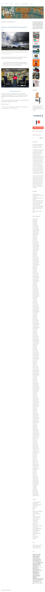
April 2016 (34, 380)
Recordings (35, 570)
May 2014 (34, 410)
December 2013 (35, 417)
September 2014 (35, 405)
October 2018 (35, 341)
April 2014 (34, 412)
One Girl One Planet (36, 519)
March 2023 (34, 272)
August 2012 (35, 438)
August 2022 (35, 281)
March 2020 (34, 319)
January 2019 (35, 337)
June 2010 (34, 472)
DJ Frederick (35, 559)
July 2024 (34, 251)
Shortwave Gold (36, 573)
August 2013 (35, 422)
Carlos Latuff (36, 556)
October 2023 (35, 263)
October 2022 (35, 278)
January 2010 (35, 478)
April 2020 (34, 318)
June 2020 (34, 315)
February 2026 (35, 226)
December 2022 (35, 276)
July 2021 (34, 298)
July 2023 (34, 267)
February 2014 (35, 414)
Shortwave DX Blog (36, 529)
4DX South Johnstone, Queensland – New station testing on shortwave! (38, 195)
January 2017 (35, 368)
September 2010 (35, 468)
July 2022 (34, 282)
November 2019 (35, 324)
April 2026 (34, 224)
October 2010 (35, 466)
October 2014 (35, 404)
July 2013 (34, 423)
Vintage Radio (37, 581)
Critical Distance (35, 503)
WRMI (40, 583)
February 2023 (35, 273)
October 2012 (35, 435)
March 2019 (34, 335)
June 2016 (34, 378)
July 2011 (34, 455)
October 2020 (35, 310)
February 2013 (35, 430)
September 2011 (35, 452)
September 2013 (35, 421)
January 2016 (35, 384)
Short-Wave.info (35, 526)
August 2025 (35, 234)
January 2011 (35, 462)
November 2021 (35, 293)
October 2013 (35, 419)
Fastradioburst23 (37, 560)
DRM (39, 559)
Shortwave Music (36, 574)
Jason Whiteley (3, 108)
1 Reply (2, 29)
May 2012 (34, 442)
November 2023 (35, 261)
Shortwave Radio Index (36, 530)
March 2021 (34, 303)
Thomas (16, 108)
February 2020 (35, 320)
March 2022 (34, 288)
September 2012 (35, 436)
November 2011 (35, 449)
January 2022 (35, 290)
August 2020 (35, 312)
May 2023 (34, 269)
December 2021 (35, 291)
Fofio (33, 509)
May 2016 (34, 379)
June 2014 (34, 409)
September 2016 (35, 374)
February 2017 (35, 367)
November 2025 (35, 230)
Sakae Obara (35, 524)
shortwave (35, 571)
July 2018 (34, 345)
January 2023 (35, 275)
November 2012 (35, 434)
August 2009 (35, 485)
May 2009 (34, 487)
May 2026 (34, 222)
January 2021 (35, 306)
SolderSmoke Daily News (37, 533)
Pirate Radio (35, 566)
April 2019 (34, 333)
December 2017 (35, 354)
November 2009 (35, 481)
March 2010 (34, 475)
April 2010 (34, 474)
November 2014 (35, 402)
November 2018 (35, 340)
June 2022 (34, 284)
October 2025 (35, 231)
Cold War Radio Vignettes (37, 502)
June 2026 (34, 221)
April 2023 (34, 271)
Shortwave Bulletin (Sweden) (37, 528)
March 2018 (34, 350)
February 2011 (35, 461)
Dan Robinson (36, 557)
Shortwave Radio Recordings (38, 578)
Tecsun (39, 580)
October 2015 (35, 388)
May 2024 (34, 254)
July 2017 (34, 361)
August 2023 (35, 265)
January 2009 (35, 492)
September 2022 (35, 280)
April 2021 (34, 302)
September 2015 (35, 389)
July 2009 (34, 486)
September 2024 (35, 248)
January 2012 (35, 447)
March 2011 (34, 460)
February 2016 (35, 383)
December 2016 (35, 370)
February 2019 (35, 336)
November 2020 (35, 308)
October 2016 (35, 372)
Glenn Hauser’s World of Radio (38, 511)
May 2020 (34, 316)
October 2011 (35, 451)
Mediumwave (35, 565)
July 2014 (34, 408)
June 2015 (34, 393)
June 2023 (34, 268)
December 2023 (35, 260)
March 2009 (34, 490)
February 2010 (35, 477)
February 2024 (35, 258)
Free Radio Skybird (36, 561)
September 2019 (35, 327)
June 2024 (34, 252)
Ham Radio (40, 562)
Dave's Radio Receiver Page (37, 504)
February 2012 (35, 445)
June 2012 (34, 440)
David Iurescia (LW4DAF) (36, 557)
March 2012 (34, 444)
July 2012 (34, 439)
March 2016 (34, 382)
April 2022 (34, 286)
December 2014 (35, 401)
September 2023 (35, 264)
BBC (40, 554)
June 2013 (34, 425)
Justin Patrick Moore (37, 564)
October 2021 (35, 294)
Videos (7, 108)
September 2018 (35, 342)
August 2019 (35, 328)
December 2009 (35, 479)
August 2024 (35, 250)
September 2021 (35, 295)
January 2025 (35, 243)
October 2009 (35, 482)
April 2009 (34, 489)
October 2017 (35, 357)
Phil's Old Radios (35, 520)
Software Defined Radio (38, 579)
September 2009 (35, 483)
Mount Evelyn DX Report (37, 513)
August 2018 (35, 344)
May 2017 (34, 363)
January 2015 (35, 400)
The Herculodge (35, 537)
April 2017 (34, 365)
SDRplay (41, 570)
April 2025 (34, 239)
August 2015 (35, 391)
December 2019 (35, 323)
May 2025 (34, 238)
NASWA (34, 515)
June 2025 (34, 237)
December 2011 (35, 448)
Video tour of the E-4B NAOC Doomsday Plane (14, 27)
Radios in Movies (36, 568)
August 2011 (35, 453)
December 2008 (35, 494)
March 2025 (34, 241)
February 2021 (35, 305)
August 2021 (35, 297)
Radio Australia (40, 566)
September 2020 (35, 311)
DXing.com (34, 508)
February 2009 (35, 491)
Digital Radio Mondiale (36, 558)
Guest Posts (35, 562)
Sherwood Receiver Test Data (37, 525)
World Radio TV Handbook (37, 547)
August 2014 (35, 406)
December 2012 (35, 432)
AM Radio (34, 554)
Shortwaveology (35, 532)
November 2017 (35, 355)
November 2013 (35, 418)
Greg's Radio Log (35, 512)
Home (2, 3)
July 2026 (34, 220)
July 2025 (34, 235)
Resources (17, 3)
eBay (41, 559)
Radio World (39, 569)
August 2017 (35, 359)
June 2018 (34, 346)
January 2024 (35, 259)
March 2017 (34, 366)
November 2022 (35, 277)
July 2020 (34, 314)
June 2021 (34, 299)
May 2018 (34, 348)
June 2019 (34, 331)
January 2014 (35, 415)
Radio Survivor (35, 521)
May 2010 (34, 473)
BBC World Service (36, 554)
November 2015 (35, 387)
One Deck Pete (36, 565)
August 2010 (35, 469)
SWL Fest (34, 534)
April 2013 (34, 427)
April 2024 (34, 255)
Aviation (10, 106)
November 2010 (35, 465)
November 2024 (35, 246)
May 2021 (34, 301)
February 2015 (35, 398)
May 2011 (34, 457)
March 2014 (34, 413)
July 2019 (34, 329)
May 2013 (34, 426)
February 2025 (35, 242)
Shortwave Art (36, 572)
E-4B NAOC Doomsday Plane (22, 106)
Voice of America (36, 581)
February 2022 (35, 289)
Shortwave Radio (36, 576)
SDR (39, 570)
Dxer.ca (34, 507)
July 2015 (34, 392)
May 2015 (34, 395)
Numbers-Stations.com (36, 516)
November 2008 (35, 495)
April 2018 (34, 349)
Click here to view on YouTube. (15, 91)
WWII (33, 583)
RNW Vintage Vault (36, 522)
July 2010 (34, 470)
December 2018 (35, 338)
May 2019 (34, 332)
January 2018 (35, 353)
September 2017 (35, 358)
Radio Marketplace (24, 3)
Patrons (11, 3)
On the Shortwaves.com (36, 517)
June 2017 (34, 362)
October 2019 (35, 325)
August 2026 (35, 218)
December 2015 (35, 385)
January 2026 (35, 228)
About (31, 3)
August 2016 (35, 375)
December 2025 (35, 229)
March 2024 (34, 256)
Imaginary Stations (37, 563)
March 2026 (34, 225)
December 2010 (35, 464)
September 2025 (35, 233)
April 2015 (34, 396)
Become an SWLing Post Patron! (38, 131)
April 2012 (34, 443)
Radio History (35, 567)
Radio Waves (35, 569)
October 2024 (35, 247)
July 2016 (34, 376)
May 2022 (34, 285)
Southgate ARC (35, 580)
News (13, 106)
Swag (6, 3)
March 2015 (34, 397)
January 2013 (35, 431)
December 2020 (35, 307)
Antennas (37, 554)
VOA (41, 581)
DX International (35, 505)
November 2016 (35, 371)
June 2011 (34, 456)
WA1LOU (34, 538)
